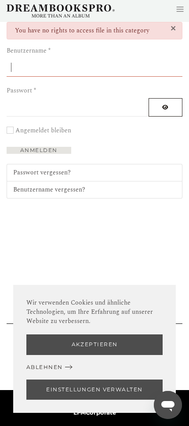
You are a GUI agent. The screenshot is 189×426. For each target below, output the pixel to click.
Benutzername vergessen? (49, 189)
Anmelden (39, 150)
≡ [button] (180, 9)
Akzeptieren (95, 344)
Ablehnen (44, 367)
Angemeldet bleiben (43, 130)
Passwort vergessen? (42, 172)
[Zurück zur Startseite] (61, 11)
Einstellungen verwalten (94, 389)
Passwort (21, 90)
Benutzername (29, 50)
